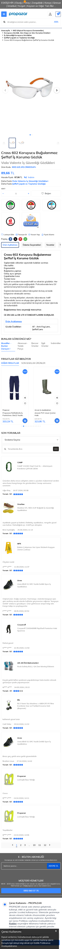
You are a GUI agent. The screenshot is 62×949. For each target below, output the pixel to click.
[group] (31, 88)
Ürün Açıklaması (10, 245)
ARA (56, 22)
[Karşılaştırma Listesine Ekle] (25, 397)
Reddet (13, 923)
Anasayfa (5, 30)
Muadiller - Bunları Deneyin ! (6, 346)
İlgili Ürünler (44, 344)
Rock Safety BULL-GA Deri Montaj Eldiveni (35, 666)
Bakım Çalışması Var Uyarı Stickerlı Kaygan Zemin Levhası (36, 548)
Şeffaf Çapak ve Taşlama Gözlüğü (19, 38)
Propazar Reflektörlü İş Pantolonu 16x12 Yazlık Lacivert (13, 414)
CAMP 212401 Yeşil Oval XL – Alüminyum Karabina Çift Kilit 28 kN (34, 467)
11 (39, 845)
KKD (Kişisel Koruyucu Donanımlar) (28, 30)
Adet (3, 189)
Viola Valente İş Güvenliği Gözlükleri (28, 163)
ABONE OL (53, 866)
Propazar (6, 410)
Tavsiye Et (22, 234)
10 (34, 845)
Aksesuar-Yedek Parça (23, 346)
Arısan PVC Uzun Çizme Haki (45, 414)
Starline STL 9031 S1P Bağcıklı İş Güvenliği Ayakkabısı (35, 509)
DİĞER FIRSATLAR (10, 363)
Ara (55, 449)
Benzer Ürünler (35, 344)
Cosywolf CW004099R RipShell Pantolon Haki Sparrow (37, 629)
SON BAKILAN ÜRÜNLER (33, 363)
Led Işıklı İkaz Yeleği (26, 780)
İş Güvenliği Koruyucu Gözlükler (18, 35)
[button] (30, 134)
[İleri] (49, 845)
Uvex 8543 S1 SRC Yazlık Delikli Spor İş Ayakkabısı (34, 585)
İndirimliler (56, 343)
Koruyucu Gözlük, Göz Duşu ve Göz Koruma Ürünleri (27, 33)
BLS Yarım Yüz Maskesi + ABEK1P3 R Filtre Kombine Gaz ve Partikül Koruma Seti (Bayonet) (35, 705)
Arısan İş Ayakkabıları (43, 410)
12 (45, 845)
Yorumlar (50, 245)
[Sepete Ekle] (25, 420)
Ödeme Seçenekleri (32, 245)
